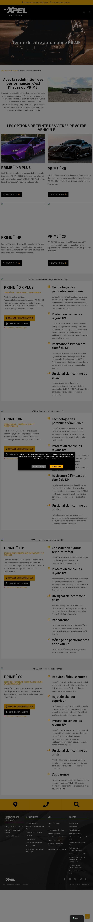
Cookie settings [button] (38, 467)
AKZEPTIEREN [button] (56, 467)
